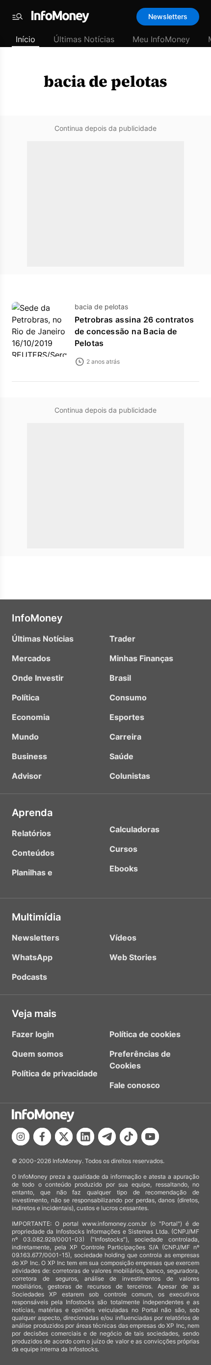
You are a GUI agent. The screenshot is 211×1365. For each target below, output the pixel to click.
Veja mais (34, 1013)
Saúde (121, 756)
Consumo (128, 697)
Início (25, 39)
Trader (122, 639)
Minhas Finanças (141, 658)
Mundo (25, 737)
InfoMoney (37, 618)
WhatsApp (32, 957)
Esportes (126, 717)
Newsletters (167, 16)
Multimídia (36, 917)
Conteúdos (33, 853)
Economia (31, 717)
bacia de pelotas (105, 81)
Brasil (120, 678)
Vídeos (122, 938)
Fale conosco (134, 1085)
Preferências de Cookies (140, 1059)
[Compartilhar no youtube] (150, 1136)
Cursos (123, 849)
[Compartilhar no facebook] (42, 1136)
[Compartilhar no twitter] (64, 1136)
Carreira (125, 737)
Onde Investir (38, 678)
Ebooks (123, 868)
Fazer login (33, 1034)
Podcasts (29, 977)
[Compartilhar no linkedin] (85, 1136)
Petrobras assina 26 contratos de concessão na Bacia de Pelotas (134, 331)
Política (25, 697)
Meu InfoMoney (161, 39)
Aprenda (32, 813)
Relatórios (31, 833)
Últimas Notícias (83, 39)
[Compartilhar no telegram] (107, 1136)
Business (29, 756)
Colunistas (129, 776)
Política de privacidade (55, 1073)
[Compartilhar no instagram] (20, 1136)
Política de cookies (145, 1034)
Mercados (31, 658)
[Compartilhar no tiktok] (128, 1136)
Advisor (27, 776)
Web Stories (133, 957)
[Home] (60, 17)
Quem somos (37, 1054)
